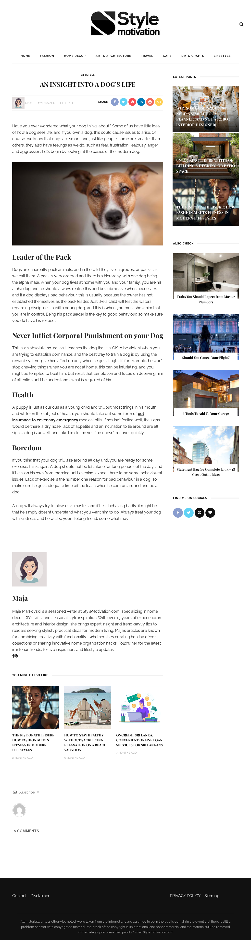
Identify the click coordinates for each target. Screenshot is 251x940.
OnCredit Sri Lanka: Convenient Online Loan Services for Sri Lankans (139, 740)
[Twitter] (189, 513)
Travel (147, 56)
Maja (28, 103)
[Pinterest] (16, 656)
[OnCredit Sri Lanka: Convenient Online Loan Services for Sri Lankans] (139, 707)
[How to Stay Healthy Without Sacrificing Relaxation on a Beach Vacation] (87, 707)
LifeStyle (222, 56)
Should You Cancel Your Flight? (206, 357)
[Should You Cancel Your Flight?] (206, 337)
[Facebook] (13, 656)
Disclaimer (40, 895)
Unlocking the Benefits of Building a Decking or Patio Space (205, 166)
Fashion (47, 56)
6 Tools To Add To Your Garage (206, 413)
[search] (241, 24)
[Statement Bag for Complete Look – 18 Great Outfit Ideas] (206, 448)
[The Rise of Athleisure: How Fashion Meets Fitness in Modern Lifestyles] (35, 707)
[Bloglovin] (210, 513)
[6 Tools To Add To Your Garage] (206, 392)
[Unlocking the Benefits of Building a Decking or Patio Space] (206, 155)
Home (25, 56)
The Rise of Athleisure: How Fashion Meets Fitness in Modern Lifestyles (205, 212)
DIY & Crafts (192, 56)
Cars (167, 56)
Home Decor (75, 56)
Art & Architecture (113, 56)
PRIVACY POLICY (185, 895)
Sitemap (211, 895)
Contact (19, 895)
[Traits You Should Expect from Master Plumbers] (206, 275)
